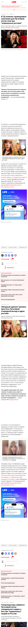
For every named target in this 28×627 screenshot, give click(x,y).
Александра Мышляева (6, 222)
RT (7, 99)
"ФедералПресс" (14, 399)
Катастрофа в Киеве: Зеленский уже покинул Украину (12, 290)
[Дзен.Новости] (2, 255)
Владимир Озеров (5, 520)
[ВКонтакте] (12, 255)
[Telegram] (9, 255)
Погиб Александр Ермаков (8, 299)
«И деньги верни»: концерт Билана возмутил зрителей (12, 578)
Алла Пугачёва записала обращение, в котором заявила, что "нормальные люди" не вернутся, (14, 177)
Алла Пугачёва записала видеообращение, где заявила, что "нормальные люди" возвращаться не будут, (13, 477)
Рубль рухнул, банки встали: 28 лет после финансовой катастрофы (11, 295)
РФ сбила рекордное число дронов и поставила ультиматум (13, 275)
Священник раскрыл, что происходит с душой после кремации (13, 596)
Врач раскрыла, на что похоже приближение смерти (12, 280)
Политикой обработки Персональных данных (10, 6)
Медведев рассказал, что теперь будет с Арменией (11, 285)
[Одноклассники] (15, 255)
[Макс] (5, 255)
